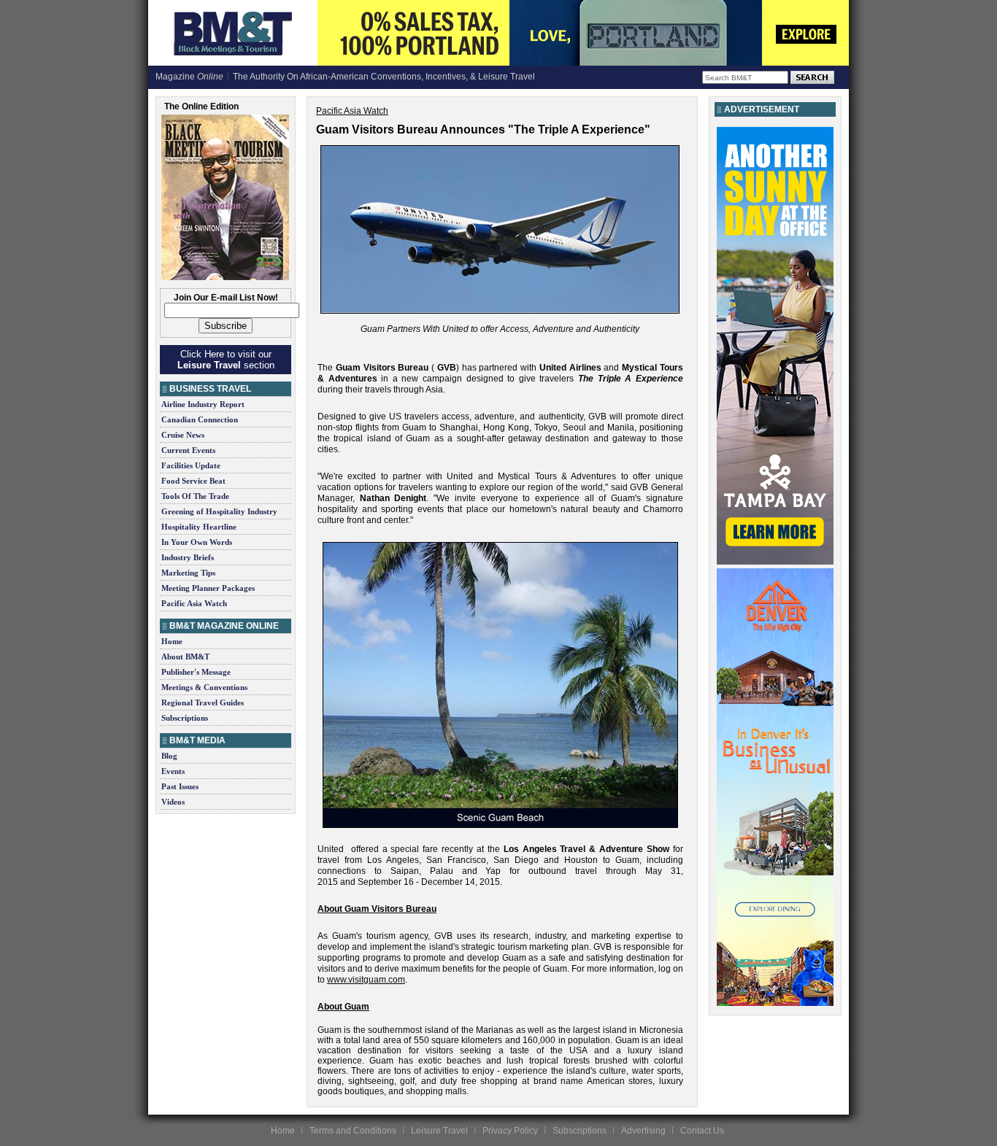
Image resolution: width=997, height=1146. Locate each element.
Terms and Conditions (352, 1131)
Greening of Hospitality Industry (219, 511)
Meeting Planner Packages (208, 588)
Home (171, 641)
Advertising (643, 1131)
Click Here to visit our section (225, 360)
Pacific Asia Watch (194, 603)
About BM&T (185, 656)
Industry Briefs (187, 557)
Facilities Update (190, 465)
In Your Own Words (196, 542)
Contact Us (702, 1131)
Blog (169, 755)
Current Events (188, 450)
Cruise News (182, 434)
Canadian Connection (199, 419)
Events (173, 771)
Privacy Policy (510, 1131)
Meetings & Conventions (204, 687)
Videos (173, 801)
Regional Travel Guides (202, 702)
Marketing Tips (188, 572)
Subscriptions (184, 717)
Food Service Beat (193, 480)
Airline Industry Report (203, 404)
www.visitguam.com (366, 980)
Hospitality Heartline (198, 526)
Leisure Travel (439, 1131)
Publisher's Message (196, 671)
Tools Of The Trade (195, 496)
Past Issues (180, 786)
